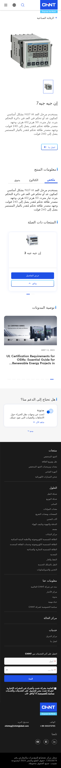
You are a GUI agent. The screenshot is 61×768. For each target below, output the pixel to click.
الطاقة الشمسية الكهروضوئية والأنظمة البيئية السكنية (34, 539)
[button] (52, 379)
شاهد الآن (40, 422)
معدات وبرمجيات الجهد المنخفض (43, 466)
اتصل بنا (53, 641)
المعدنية (53, 554)
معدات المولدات (50, 509)
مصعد (54, 529)
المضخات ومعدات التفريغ (46, 514)
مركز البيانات (51, 534)
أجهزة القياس (51, 471)
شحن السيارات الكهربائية (46, 476)
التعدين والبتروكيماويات (47, 569)
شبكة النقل (52, 493)
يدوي (17, 180)
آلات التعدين (52, 519)
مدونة (40, 410)
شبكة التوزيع (51, 498)
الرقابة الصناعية (45, 18)
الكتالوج (33, 180)
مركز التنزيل (51, 636)
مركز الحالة (50, 618)
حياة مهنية (52, 601)
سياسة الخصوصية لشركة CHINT (43, 606)
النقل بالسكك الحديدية (47, 564)
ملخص (51, 179)
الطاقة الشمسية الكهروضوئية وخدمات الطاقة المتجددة (33, 544)
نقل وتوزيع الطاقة (49, 461)
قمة (30, 678)
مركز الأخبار (52, 591)
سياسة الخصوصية (45, 693)
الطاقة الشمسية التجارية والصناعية (42, 549)
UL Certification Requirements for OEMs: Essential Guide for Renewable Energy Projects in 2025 (30, 359)
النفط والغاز (52, 559)
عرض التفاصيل (32, 275)
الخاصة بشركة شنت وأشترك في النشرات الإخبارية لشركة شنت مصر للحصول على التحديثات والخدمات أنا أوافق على (30, 691)
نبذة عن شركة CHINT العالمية (44, 586)
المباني (54, 504)
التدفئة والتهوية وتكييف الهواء (44, 524)
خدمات (53, 630)
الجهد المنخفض (50, 456)
